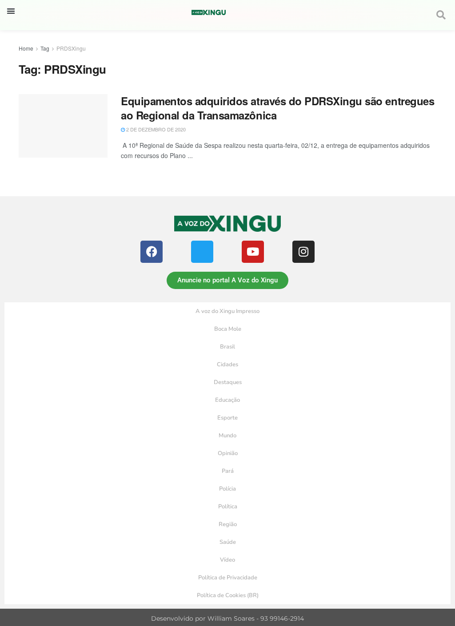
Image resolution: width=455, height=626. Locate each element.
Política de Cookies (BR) (228, 595)
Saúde (228, 542)
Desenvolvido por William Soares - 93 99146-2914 (227, 618)
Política (227, 507)
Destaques (228, 382)
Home (26, 48)
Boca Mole (227, 329)
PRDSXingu (71, 48)
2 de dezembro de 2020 (155, 129)
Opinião (228, 453)
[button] (10, 10)
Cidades (227, 364)
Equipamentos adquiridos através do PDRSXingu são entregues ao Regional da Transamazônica (277, 107)
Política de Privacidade (227, 578)
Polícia (227, 489)
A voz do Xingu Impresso (227, 311)
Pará (228, 471)
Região (228, 524)
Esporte (227, 418)
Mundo (227, 436)
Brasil (227, 347)
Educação (227, 400)
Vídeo (227, 560)
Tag (44, 48)
